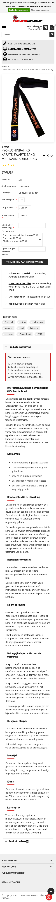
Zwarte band (25, 334)
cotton (23, 322)
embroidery (38, 322)
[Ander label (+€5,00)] (20, 238)
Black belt (9, 322)
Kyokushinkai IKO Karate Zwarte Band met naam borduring (27, 69)
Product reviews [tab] (18, 841)
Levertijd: (6, 192)
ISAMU (5, 146)
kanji (22, 328)
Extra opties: (8, 231)
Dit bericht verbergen (18, 10)
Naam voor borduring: (8, 226)
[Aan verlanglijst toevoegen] (44, 155)
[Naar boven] (50, 891)
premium (9, 334)
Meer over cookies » (40, 10)
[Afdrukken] (51, 155)
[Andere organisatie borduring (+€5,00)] (20, 235)
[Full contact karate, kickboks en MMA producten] (28, 18)
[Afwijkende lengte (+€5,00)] (20, 241)
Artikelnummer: (9, 186)
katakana (34, 328)
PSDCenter (6, 898)
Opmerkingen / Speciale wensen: (9, 251)
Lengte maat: (9, 207)
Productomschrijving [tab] (20, 346)
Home (4, 66)
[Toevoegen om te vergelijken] (47, 155)
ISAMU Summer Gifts (20, 283)
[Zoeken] (51, 34)
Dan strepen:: (9, 199)
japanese (9, 328)
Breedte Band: (9, 216)
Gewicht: (6, 179)
